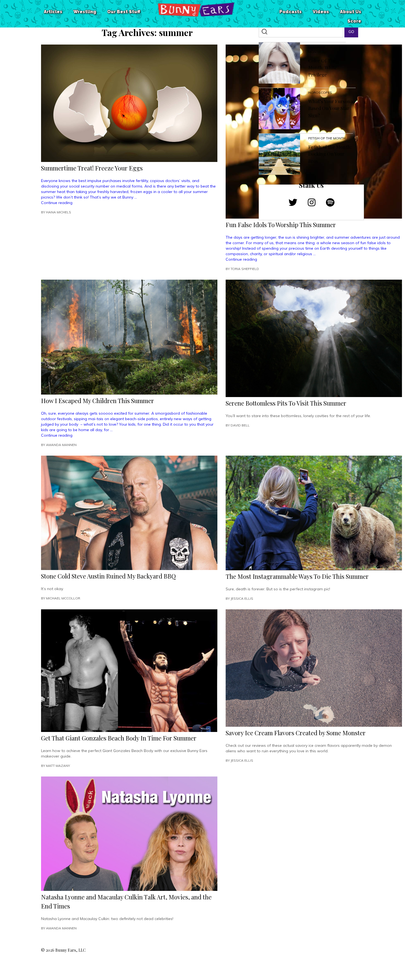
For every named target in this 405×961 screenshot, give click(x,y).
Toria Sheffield (245, 269)
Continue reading (56, 202)
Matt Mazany (58, 766)
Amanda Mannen (61, 445)
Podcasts (290, 11)
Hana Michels (58, 212)
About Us (350, 11)
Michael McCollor (63, 598)
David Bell (240, 425)
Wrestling (84, 11)
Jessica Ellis (242, 598)
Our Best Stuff (123, 11)
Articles (53, 11)
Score (354, 21)
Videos (321, 11)
